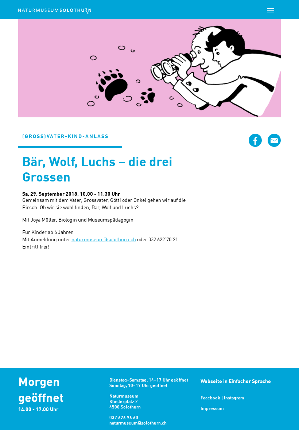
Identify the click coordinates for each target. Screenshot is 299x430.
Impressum (212, 409)
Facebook (210, 398)
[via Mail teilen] (274, 140)
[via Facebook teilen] (255, 140)
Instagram (234, 398)
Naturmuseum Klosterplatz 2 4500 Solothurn (125, 402)
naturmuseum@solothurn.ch (103, 239)
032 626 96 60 (123, 418)
